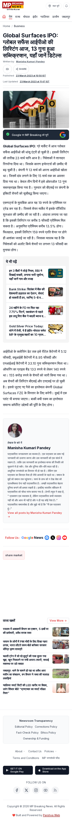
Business (19, 26)
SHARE (23, 69)
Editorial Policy (24, 726)
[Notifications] (66, 6)
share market (13, 555)
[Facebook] (16, 790)
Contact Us (35, 751)
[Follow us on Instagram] (58, 537)
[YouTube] (45, 790)
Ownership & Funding (36, 738)
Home (6, 26)
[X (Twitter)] (26, 790)
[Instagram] (36, 790)
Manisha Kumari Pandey (30, 61)
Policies (49, 751)
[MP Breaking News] (13, 5)
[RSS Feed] (55, 790)
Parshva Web (51, 815)
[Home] (4, 17)
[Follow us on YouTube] (64, 537)
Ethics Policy (48, 732)
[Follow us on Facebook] (47, 537)
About (18, 751)
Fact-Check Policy (27, 732)
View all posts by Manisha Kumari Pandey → (35, 514)
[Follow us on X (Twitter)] (53, 537)
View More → (58, 620)
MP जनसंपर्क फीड (51, 757)
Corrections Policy (46, 726)
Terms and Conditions (26, 757)
